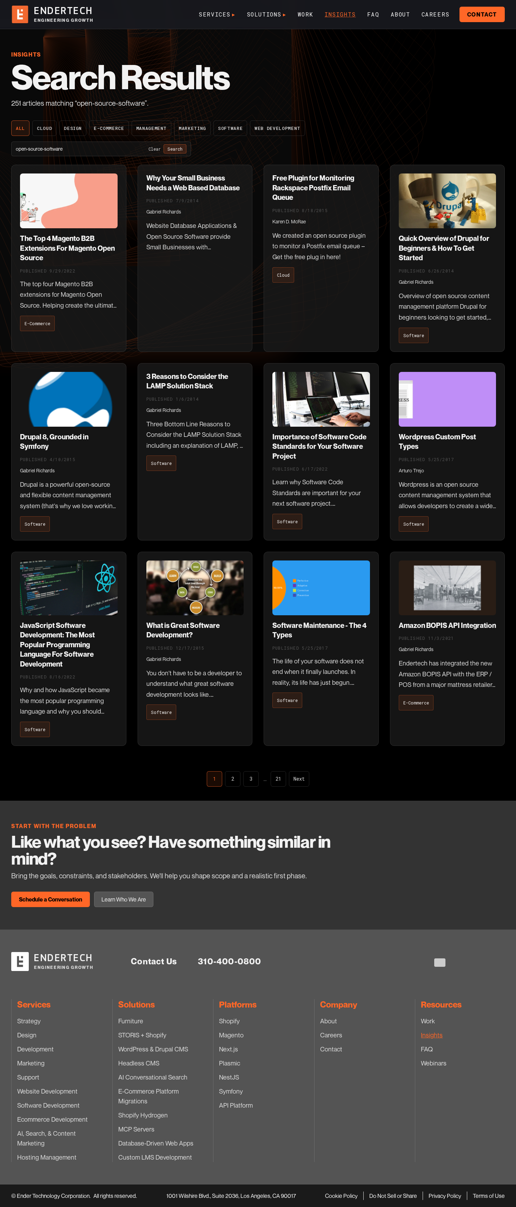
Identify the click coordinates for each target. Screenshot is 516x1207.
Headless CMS (138, 1063)
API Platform (236, 1105)
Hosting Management (47, 1157)
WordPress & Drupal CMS (153, 1049)
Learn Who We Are (123, 899)
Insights (340, 14)
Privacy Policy (445, 1195)
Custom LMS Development (155, 1157)
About (400, 14)
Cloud (44, 128)
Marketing (192, 128)
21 (278, 778)
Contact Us (154, 961)
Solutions (266, 14)
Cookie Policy (341, 1195)
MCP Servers (136, 1129)
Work (305, 14)
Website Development (47, 1091)
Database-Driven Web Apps (155, 1143)
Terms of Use (489, 1195)
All (20, 128)
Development (35, 1049)
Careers (436, 14)
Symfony (231, 1091)
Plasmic (229, 1063)
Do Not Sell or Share (393, 1195)
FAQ (373, 14)
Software (230, 128)
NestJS (229, 1077)
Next (299, 778)
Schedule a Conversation (50, 899)
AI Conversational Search (152, 1077)
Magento (231, 1035)
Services (217, 14)
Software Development (48, 1105)
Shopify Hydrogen (143, 1115)
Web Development (277, 128)
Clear (154, 149)
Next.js (228, 1049)
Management (151, 128)
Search (175, 149)
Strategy (29, 1021)
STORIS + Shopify (142, 1035)
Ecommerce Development (52, 1119)
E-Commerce (109, 128)
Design (73, 128)
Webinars (433, 1063)
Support (28, 1077)
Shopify (229, 1021)
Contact (482, 14)
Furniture (130, 1021)
